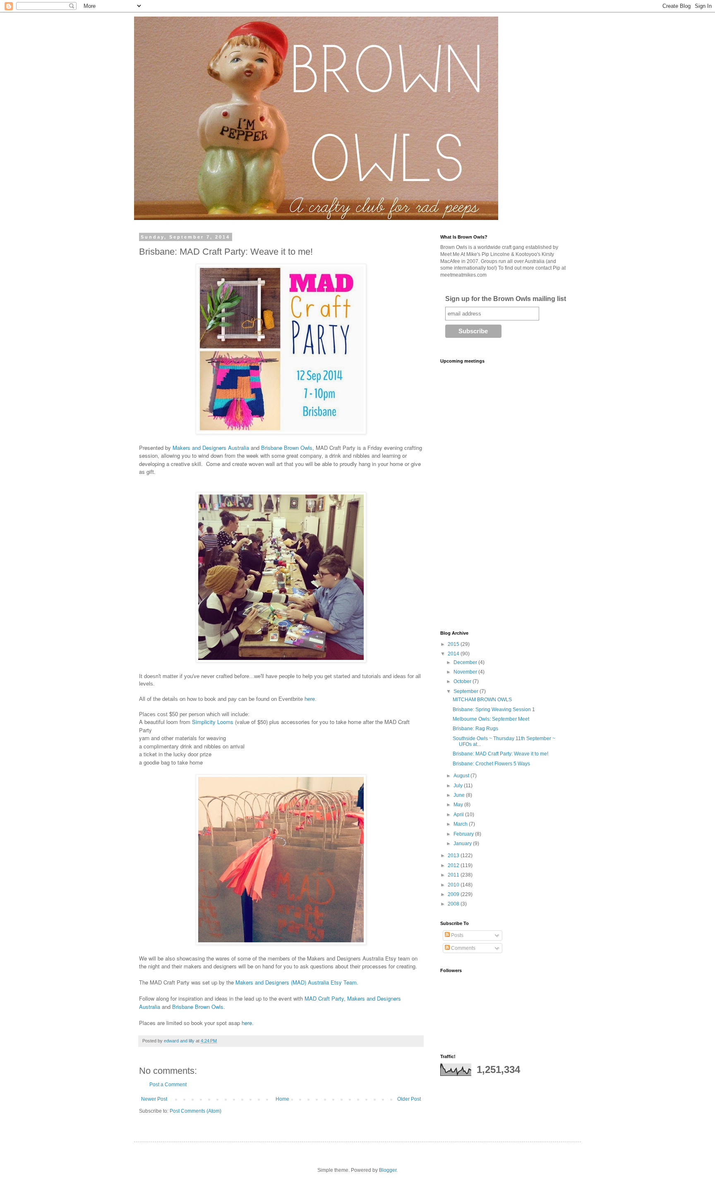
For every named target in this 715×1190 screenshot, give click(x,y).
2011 (454, 875)
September (466, 691)
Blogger (387, 1170)
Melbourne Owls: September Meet (491, 719)
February (464, 834)
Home (282, 1099)
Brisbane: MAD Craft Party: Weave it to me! (500, 754)
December (465, 662)
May (458, 805)
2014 (454, 654)
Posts (456, 935)
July (458, 786)
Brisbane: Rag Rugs (475, 728)
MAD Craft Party (324, 998)
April (459, 814)
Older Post (409, 1099)
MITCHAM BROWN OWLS (482, 700)
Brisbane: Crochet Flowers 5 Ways (491, 764)
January (463, 843)
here (310, 699)
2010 (454, 885)
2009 (454, 894)
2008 (454, 904)
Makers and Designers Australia (211, 448)
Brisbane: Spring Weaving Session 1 (494, 709)
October (463, 681)
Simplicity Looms (212, 722)
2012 (454, 865)
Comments (462, 948)
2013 (454, 855)
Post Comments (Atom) (195, 1111)
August (461, 776)
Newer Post (154, 1099)
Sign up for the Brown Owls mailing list (505, 298)
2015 (454, 644)
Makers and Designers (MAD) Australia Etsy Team (296, 982)
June (459, 795)
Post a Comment (168, 1084)
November (465, 672)
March (461, 824)
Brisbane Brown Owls (286, 448)
